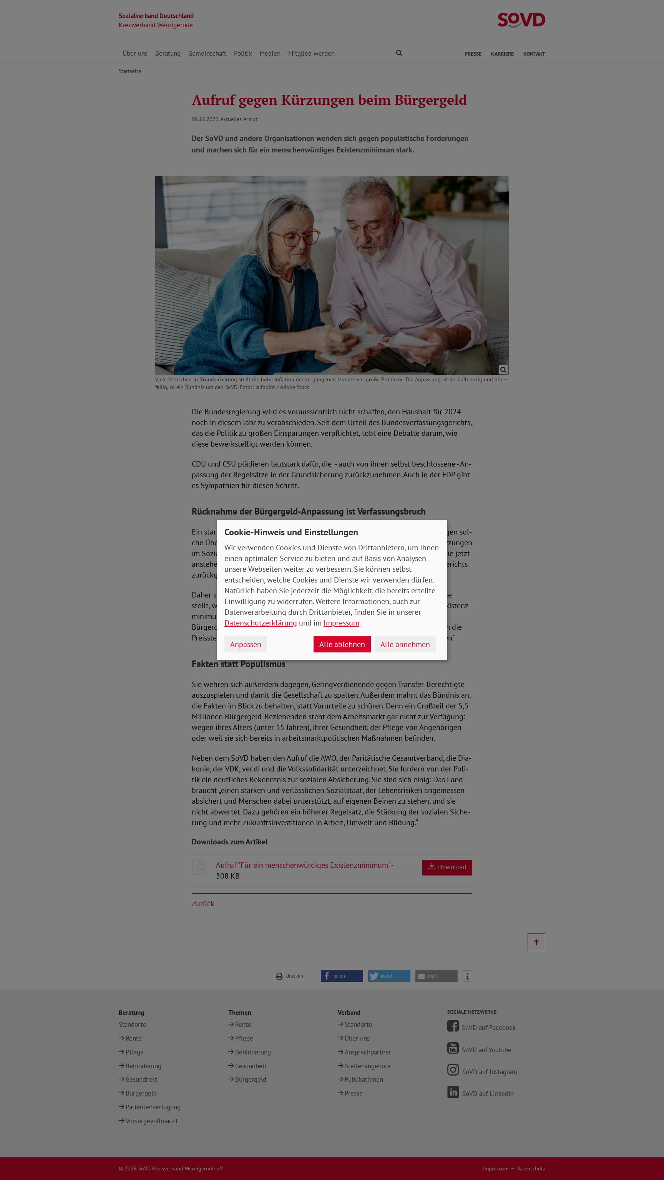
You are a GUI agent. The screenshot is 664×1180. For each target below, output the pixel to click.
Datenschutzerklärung (260, 623)
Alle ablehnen (342, 644)
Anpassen (245, 644)
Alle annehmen (405, 644)
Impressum (341, 623)
